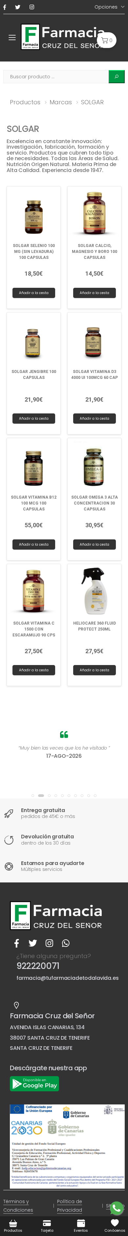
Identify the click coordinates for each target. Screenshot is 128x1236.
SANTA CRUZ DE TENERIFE (41, 1048)
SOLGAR (92, 102)
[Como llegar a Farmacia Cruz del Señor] (16, 1005)
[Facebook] (6, 7)
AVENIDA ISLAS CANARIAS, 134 (47, 1027)
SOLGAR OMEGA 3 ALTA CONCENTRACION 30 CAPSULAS (94, 503)
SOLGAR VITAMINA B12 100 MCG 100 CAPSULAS (33, 503)
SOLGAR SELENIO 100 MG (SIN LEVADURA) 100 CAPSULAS (34, 251)
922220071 (37, 966)
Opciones (106, 7)
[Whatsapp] (65, 943)
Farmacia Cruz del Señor (52, 1016)
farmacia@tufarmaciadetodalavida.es (67, 978)
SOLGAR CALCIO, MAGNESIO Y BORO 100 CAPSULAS (94, 251)
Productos (25, 102)
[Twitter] (19, 7)
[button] (107, 40)
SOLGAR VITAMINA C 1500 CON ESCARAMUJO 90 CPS (33, 629)
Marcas (61, 102)
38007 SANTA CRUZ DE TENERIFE (50, 1038)
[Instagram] (33, 7)
